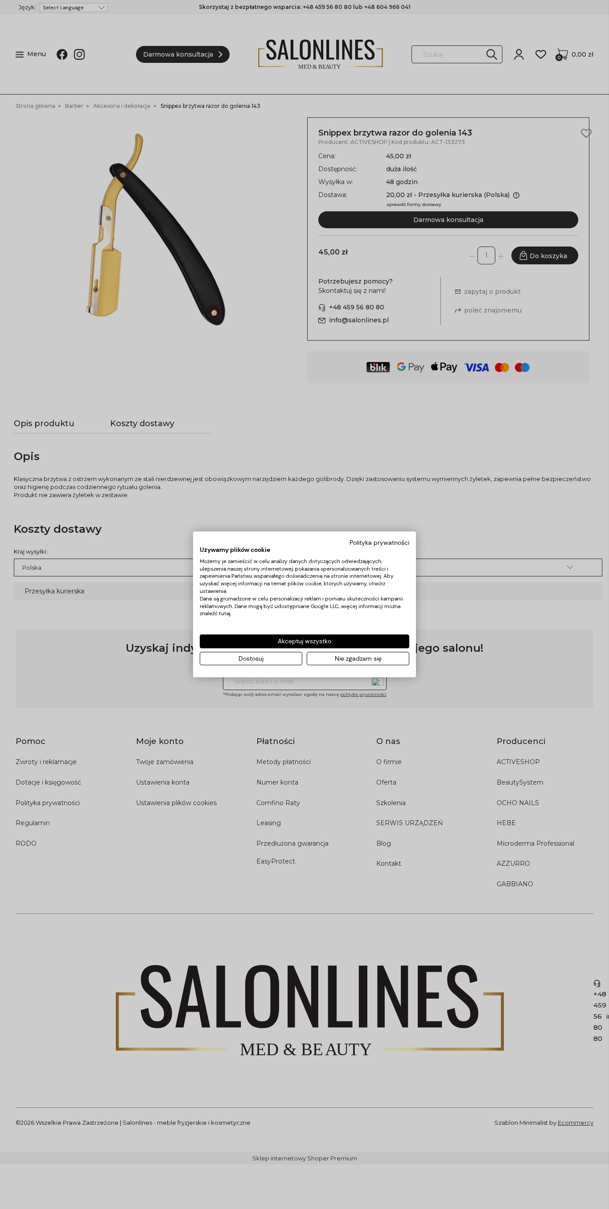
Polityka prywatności (379, 543)
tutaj (224, 613)
